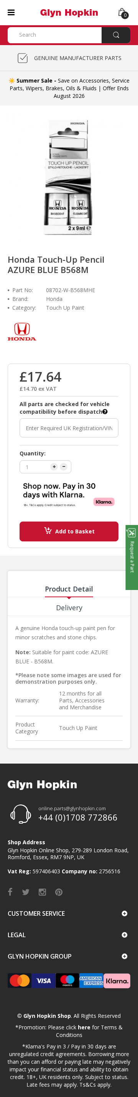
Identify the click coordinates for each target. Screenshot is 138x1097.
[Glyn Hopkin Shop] (69, 12)
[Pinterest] (58, 891)
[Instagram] (42, 891)
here (84, 1027)
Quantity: (33, 453)
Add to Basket (75, 531)
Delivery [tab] (69, 607)
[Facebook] (10, 891)
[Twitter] (26, 891)
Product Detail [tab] (69, 588)
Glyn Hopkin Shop (47, 1015)
